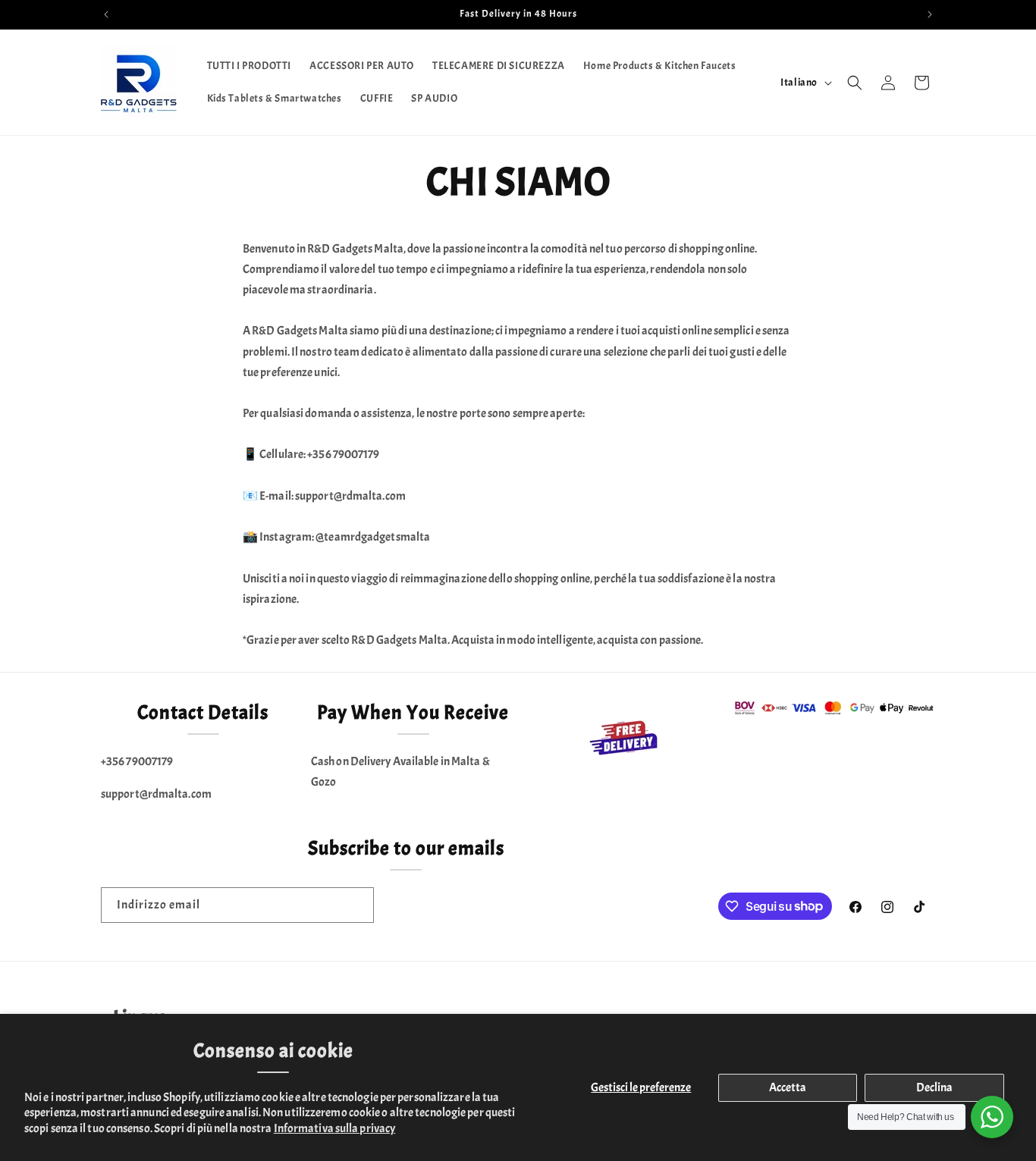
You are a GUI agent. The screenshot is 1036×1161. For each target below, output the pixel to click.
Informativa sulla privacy (335, 1128)
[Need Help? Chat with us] (992, 1117)
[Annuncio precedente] (106, 14)
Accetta (787, 1087)
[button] (854, 82)
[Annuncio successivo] (930, 14)
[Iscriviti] (356, 905)
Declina (934, 1087)
